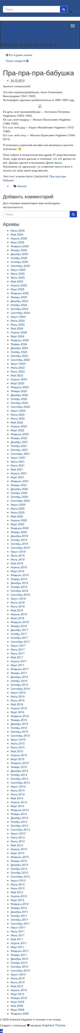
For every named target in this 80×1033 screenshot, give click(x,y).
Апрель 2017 (19, 661)
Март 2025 (17, 289)
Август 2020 (18, 504)
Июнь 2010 (18, 982)
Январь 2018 (19, 626)
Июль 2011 (18, 931)
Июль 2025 (18, 273)
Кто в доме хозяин (20, 55)
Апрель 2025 (19, 285)
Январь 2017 (19, 673)
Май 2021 (17, 469)
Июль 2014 (18, 790)
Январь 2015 (19, 767)
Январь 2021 (19, 485)
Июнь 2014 (18, 794)
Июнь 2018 (18, 606)
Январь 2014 (19, 814)
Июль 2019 (18, 555)
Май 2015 (17, 751)
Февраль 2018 (20, 622)
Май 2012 (17, 892)
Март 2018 (17, 618)
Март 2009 (17, 1002)
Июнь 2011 (18, 935)
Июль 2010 (18, 978)
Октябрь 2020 (19, 497)
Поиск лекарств (15, 61)
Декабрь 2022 (19, 395)
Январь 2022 (19, 438)
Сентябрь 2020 (20, 501)
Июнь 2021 (18, 465)
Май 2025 (17, 281)
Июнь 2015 (18, 747)
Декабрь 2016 (19, 677)
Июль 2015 (18, 743)
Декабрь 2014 (19, 771)
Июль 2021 (18, 461)
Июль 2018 (18, 602)
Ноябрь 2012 (19, 869)
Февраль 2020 (20, 528)
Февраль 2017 (20, 669)
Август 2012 (18, 880)
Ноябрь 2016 (19, 681)
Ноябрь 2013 (19, 822)
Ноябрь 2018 (19, 587)
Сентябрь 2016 (20, 688)
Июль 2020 (18, 508)
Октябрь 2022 (19, 403)
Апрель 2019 (19, 567)
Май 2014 (17, 798)
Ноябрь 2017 (19, 634)
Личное (22, 186)
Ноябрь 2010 (19, 962)
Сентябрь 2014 (20, 782)
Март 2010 (17, 994)
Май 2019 (17, 563)
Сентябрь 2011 (20, 923)
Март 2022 (17, 430)
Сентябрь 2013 (20, 829)
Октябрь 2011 (19, 919)
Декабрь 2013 (19, 818)
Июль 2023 (18, 367)
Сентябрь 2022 (20, 407)
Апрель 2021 (19, 473)
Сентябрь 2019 (20, 547)
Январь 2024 (19, 344)
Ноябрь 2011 (19, 916)
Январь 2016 (19, 720)
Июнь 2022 (18, 418)
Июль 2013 (18, 837)
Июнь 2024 (18, 324)
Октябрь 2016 (19, 685)
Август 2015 (18, 739)
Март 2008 (17, 1009)
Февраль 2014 (20, 810)
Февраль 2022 (20, 434)
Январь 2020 (19, 532)
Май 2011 (17, 939)
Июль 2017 (18, 649)
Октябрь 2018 (19, 591)
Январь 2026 (19, 250)
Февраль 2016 (20, 716)
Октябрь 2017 (19, 638)
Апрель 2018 (19, 614)
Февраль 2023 (20, 387)
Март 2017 (17, 665)
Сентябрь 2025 (20, 266)
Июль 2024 (18, 320)
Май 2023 (17, 375)
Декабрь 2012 (19, 865)
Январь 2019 (19, 579)
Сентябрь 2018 (20, 594)
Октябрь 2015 (19, 731)
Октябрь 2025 (19, 262)
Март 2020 (17, 524)
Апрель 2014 (19, 802)
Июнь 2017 (18, 653)
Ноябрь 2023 (19, 352)
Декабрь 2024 (19, 301)
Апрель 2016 (19, 708)
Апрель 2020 (19, 520)
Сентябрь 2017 (20, 641)
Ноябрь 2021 (19, 446)
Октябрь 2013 (19, 825)
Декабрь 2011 (19, 912)
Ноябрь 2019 (19, 540)
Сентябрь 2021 (20, 454)
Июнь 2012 (18, 888)
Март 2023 (17, 383)
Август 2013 (18, 833)
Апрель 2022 (19, 426)
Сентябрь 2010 (20, 970)
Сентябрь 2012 (20, 876)
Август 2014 (18, 786)
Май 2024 (17, 328)
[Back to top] (1, 1031)
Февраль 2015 (20, 763)
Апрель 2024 (19, 332)
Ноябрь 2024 (19, 305)
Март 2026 (17, 242)
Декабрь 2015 (19, 724)
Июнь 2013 (18, 841)
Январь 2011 (19, 955)
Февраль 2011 (20, 951)
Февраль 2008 (20, 1013)
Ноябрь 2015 (19, 728)
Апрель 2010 (19, 990)
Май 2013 (17, 845)
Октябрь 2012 (19, 872)
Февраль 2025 (20, 293)
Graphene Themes (53, 1025)
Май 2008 (17, 1006)
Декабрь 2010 (19, 959)
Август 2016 (18, 692)
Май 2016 (17, 704)
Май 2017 (17, 657)
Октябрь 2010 (19, 966)
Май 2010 (17, 986)
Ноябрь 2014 (19, 775)
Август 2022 (18, 410)
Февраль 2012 (20, 904)
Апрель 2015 (19, 755)
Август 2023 (18, 363)
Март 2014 (17, 806)
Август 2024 (18, 316)
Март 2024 (17, 336)
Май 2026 (17, 234)
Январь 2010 (19, 998)
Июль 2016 (18, 696)
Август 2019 (18, 551)
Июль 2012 (18, 884)
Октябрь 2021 (19, 450)
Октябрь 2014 (19, 778)
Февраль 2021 (20, 481)
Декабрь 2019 (19, 536)
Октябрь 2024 (19, 309)
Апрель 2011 (19, 943)
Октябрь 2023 (19, 356)
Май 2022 (17, 422)
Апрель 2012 (19, 896)
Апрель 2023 (19, 379)
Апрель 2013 (19, 849)
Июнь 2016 (18, 700)
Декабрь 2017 (19, 630)
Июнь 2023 (18, 371)
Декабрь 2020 (19, 489)
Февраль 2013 (20, 857)
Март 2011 (17, 947)
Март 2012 (17, 900)
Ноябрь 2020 (19, 493)
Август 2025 (18, 270)
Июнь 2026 (18, 230)
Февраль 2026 (20, 246)
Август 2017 (18, 645)
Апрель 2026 (19, 238)
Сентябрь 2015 (20, 735)
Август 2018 (18, 598)
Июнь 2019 (18, 559)
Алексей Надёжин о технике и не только (27, 31)
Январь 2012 (19, 908)
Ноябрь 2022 (19, 399)
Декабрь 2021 (19, 442)
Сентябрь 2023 (20, 360)
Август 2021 (18, 457)
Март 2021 (17, 477)
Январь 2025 (19, 297)
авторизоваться (13, 207)
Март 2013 (17, 853)
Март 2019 (17, 571)
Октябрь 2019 (19, 544)
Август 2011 (18, 927)
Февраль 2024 (20, 340)
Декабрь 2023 (19, 348)
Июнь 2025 (18, 277)
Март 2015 (17, 759)
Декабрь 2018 (19, 583)
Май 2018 (17, 610)
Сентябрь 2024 (20, 313)
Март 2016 (17, 712)
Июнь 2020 (18, 512)
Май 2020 (17, 516)
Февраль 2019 (20, 575)
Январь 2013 (19, 861)
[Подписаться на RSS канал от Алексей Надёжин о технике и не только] (12, 2)
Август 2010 (18, 974)
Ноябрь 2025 (19, 258)
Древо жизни (54, 162)
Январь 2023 (19, 391)
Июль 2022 (18, 414)
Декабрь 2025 (19, 254)
